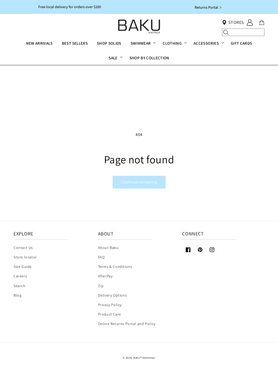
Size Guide (23, 266)
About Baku (108, 247)
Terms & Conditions (115, 266)
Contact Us (23, 247)
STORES (236, 22)
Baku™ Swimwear (144, 357)
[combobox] (243, 32)
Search (20, 285)
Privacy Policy (110, 304)
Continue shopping (139, 181)
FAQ (101, 257)
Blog (17, 295)
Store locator (25, 257)
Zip (101, 285)
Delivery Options (112, 295)
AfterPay (105, 276)
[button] (142, 43)
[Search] (226, 32)
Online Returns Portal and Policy (127, 323)
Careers (20, 276)
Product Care (109, 314)
